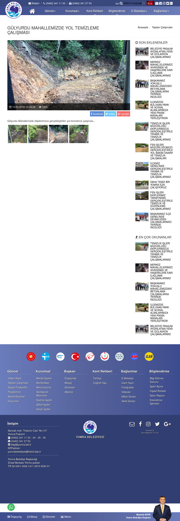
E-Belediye (128, 378)
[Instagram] (148, 423)
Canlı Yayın (128, 383)
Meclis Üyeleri (44, 378)
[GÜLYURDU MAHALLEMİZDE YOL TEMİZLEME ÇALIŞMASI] (17, 133)
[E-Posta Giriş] (132, 423)
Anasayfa (143, 27)
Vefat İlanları (128, 401)
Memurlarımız (44, 387)
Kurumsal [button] (72, 11)
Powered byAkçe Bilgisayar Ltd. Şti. (150, 431)
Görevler (50, 516)
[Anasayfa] (32, 10)
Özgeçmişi (70, 378)
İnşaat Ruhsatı (158, 391)
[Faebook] (140, 423)
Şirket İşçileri (43, 404)
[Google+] (167, 423)
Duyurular (13, 401)
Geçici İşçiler (43, 409)
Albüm (67, 516)
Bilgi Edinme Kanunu (157, 380)
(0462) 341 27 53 (82, 3)
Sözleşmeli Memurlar (42, 393)
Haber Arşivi (14, 378)
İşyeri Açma (156, 386)
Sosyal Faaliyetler (18, 387)
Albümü (69, 392)
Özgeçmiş (16, 516)
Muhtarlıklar (42, 383)
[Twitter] (157, 423)
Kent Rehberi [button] (94, 11)
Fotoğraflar (128, 387)
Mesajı (68, 383)
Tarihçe (97, 378)
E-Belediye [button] (138, 11)
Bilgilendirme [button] (117, 11)
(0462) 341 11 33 (55, 3)
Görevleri (70, 387)
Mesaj (33, 516)
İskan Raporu (157, 395)
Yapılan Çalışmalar (162, 27)
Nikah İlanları (129, 396)
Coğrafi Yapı (100, 383)
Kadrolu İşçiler (44, 400)
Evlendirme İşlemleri (156, 401)
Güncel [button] (49, 11)
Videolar (126, 392)
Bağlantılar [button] (160, 11)
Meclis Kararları (16, 396)
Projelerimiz (14, 392)
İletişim (35, 3)
